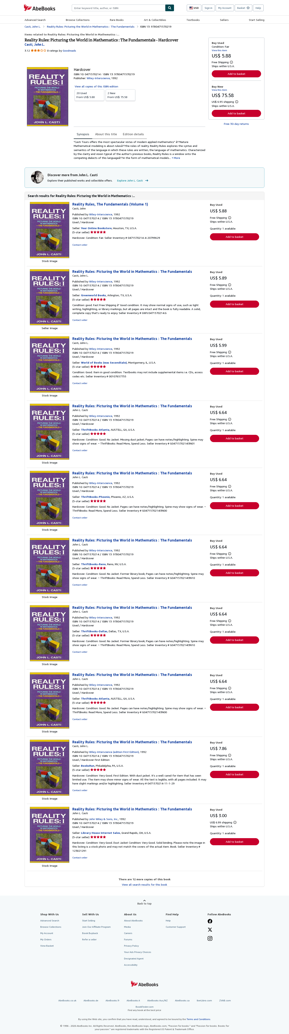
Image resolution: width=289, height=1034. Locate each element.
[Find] (169, 8)
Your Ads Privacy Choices (137, 952)
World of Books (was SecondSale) (104, 362)
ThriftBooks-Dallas (94, 631)
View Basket (47, 945)
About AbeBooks (133, 920)
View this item (219, 50)
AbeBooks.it (133, 1000)
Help (258, 7)
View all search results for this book (144, 884)
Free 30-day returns (236, 123)
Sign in (208, 7)
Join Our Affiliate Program (96, 926)
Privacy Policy (131, 945)
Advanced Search (35, 19)
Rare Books (117, 19)
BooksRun (87, 765)
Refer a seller (89, 939)
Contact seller (79, 244)
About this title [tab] (106, 134)
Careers (128, 933)
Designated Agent (134, 958)
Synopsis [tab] (83, 134)
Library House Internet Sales (100, 832)
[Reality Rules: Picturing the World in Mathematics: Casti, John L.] (49, 324)
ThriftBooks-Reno (93, 564)
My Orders (46, 939)
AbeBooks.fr (112, 1000)
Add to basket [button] (236, 73)
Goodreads (69, 50)
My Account (224, 7)
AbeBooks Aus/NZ (157, 1000)
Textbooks (193, 19)
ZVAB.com (225, 1000)
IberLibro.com (204, 1000)
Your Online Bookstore (96, 228)
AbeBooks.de (91, 1000)
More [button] (177, 157)
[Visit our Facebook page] (210, 921)
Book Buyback (90, 933)
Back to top (144, 903)
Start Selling (256, 19)
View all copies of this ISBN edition (96, 86)
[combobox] (118, 8)
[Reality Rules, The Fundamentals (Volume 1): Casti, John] (49, 257)
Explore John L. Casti (130, 180)
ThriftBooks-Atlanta (95, 429)
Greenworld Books (93, 295)
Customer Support (176, 926)
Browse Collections (78, 19)
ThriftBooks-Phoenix (95, 496)
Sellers (224, 19)
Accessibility (130, 964)
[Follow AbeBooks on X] (210, 930)
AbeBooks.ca (182, 1000)
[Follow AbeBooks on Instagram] (210, 939)
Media (127, 926)
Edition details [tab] (133, 134)
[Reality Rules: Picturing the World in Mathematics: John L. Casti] (49, 458)
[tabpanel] (139, 150)
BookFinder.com (144, 1008)
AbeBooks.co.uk (67, 1000)
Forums (128, 939)
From (85, 95)
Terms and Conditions (198, 1019)
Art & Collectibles (155, 19)
